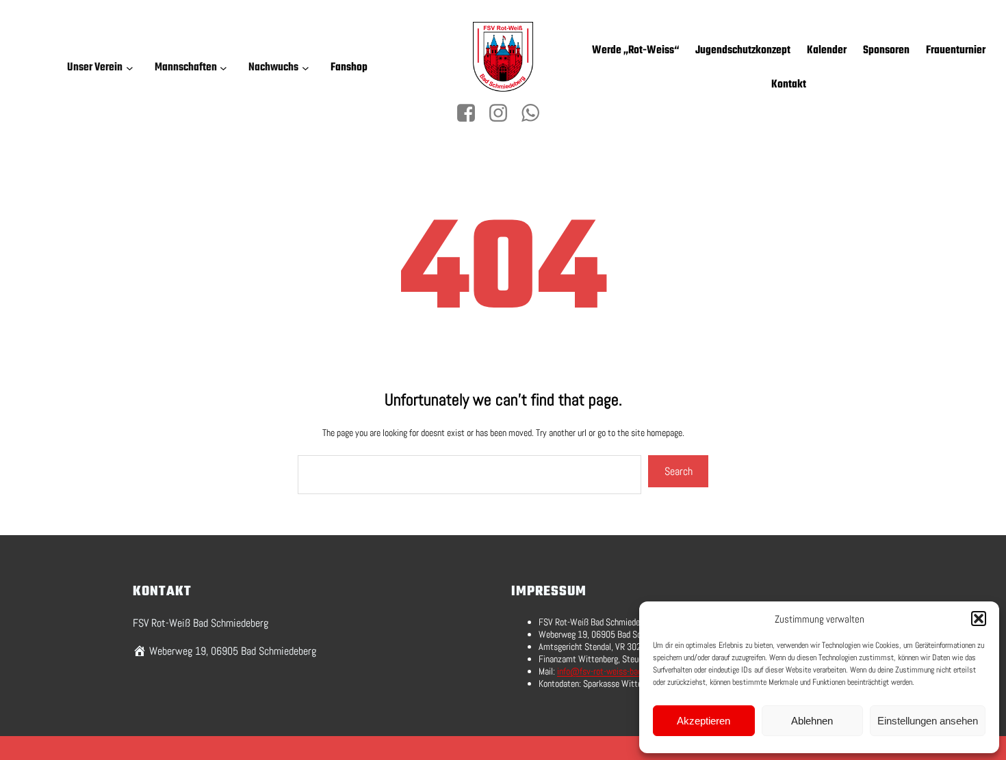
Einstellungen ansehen (927, 721)
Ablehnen (812, 721)
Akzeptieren (703, 721)
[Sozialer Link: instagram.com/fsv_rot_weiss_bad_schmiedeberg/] (503, 113)
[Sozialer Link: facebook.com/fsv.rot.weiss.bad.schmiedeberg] (471, 113)
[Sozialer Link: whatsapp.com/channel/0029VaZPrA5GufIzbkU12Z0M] (535, 113)
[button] (978, 618)
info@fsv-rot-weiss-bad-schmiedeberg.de (630, 671)
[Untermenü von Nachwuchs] (308, 68)
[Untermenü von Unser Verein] (132, 68)
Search (679, 471)
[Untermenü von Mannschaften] (226, 68)
